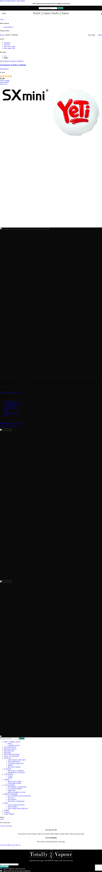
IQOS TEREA (12, 807)
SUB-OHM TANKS (14, 783)
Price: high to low (9, 48)
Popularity (7, 43)
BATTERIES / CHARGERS (17, 787)
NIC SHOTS (12, 799)
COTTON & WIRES (15, 789)
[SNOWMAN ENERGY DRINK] (12, 61)
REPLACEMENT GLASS (16, 792)
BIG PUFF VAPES (14, 767)
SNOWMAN (4, 69)
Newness (7, 45)
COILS (10, 776)
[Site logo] (42, 15)
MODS (10, 765)
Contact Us (7, 412)
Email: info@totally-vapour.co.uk (10, 392)
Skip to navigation (6, 1)
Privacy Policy (9, 401)
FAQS (6, 410)
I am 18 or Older (5, 845)
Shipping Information (11, 408)
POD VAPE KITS (14, 762)
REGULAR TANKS (15, 781)
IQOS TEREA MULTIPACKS (18, 808)
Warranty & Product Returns (13, 403)
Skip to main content (18, 1)
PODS (10, 778)
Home (2, 35)
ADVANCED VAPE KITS (17, 760)
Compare (7, 812)
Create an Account (6, 826)
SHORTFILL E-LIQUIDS (16, 772)
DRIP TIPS (11, 790)
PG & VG (11, 798)
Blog (5, 415)
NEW (10, 744)
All (5, 56)
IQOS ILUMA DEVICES (16, 805)
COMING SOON (13, 745)
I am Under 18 (15, 845)
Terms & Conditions (10, 405)
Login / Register (9, 814)
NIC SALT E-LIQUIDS (16, 771)
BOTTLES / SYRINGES (16, 801)
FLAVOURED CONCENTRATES (19, 796)
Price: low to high (9, 46)
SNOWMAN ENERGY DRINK (13, 65)
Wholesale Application (11, 414)
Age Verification (9, 406)
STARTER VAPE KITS (16, 763)
